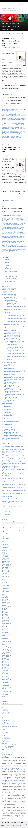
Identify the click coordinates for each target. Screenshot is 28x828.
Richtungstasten (15, 133)
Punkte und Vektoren (10, 330)
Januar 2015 (4, 617)
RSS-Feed (7, 265)
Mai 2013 (4, 646)
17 (3, 528)
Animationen (6, 720)
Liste (9, 240)
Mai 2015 (4, 611)
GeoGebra (6, 423)
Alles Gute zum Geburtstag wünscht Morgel (12, 806)
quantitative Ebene (6, 245)
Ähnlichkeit (7, 365)
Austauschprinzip (18, 111)
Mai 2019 (4, 553)
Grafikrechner (7, 424)
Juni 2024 (4, 543)
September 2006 (5, 659)
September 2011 (5, 647)
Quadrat (7, 132)
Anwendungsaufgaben (13, 110)
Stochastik (7, 392)
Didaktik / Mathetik (8, 420)
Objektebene (16, 131)
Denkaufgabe (15, 117)
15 (19, 527)
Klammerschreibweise (17, 129)
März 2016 (4, 599)
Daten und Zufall (9, 300)
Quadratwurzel (8, 388)
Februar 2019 (5, 558)
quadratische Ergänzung (15, 132)
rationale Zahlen (13, 245)
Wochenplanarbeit (6, 439)
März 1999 (4, 690)
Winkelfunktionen (9, 400)
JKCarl (5, 129)
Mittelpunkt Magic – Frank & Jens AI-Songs (11, 477)
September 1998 (5, 691)
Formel (3, 231)
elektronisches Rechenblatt (16, 227)
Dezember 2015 (5, 602)
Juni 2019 (4, 552)
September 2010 (5, 650)
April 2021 (4, 544)
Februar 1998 (5, 694)
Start (3, 23)
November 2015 (5, 603)
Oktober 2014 (5, 621)
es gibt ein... (12, 229)
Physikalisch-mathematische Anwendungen (15, 326)
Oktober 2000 (5, 678)
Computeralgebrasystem (7, 117)
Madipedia (7, 262)
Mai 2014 (4, 629)
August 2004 (5, 672)
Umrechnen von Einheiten (11, 397)
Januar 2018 (4, 570)
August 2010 (5, 652)
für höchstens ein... (15, 232)
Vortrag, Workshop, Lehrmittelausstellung (11, 436)
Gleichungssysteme (9, 374)
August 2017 (5, 576)
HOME (9, 127)
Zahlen (17, 137)
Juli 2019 (4, 550)
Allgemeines (6, 731)
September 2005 (5, 665)
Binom (20, 113)
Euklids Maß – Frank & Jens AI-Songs (10, 466)
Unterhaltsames (7, 738)
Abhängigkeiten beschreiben (11, 364)
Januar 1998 (4, 696)
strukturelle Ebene (6, 248)
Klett (6, 240)
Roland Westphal (8, 516)
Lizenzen (14, 26)
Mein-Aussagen (10, 131)
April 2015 (4, 612)
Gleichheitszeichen (15, 126)
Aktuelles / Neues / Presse (8, 288)
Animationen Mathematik (9, 295)
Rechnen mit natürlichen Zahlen (12, 389)
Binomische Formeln (6, 114)
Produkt (3, 132)
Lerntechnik (4, 131)
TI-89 (18, 135)
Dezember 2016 (5, 585)
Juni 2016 (4, 594)
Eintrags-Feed (5, 710)
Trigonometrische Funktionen (12, 339)
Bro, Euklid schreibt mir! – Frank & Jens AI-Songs (13, 467)
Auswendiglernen (14, 113)
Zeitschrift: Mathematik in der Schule (12, 435)
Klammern (10, 129)
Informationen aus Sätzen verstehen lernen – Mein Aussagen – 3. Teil (11, 42)
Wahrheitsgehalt (5, 137)
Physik (5, 735)
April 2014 (4, 631)
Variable (10, 250)
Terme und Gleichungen (10, 338)
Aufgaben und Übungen (7, 289)
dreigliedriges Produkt (20, 119)
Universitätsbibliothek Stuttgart (12, 279)
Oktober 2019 (5, 547)
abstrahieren (6, 110)
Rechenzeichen (8, 133)
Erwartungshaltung (6, 229)
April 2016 (4, 597)
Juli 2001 (4, 675)
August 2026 (5, 538)
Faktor (9, 123)
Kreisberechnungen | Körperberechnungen (14, 377)
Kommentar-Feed (6, 712)
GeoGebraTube (8, 261)
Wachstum (9, 359)
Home (3, 292)
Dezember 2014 (5, 618)
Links (9, 26)
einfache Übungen (16, 120)
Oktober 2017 (5, 573)
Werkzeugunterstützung (7, 251)
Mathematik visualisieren (7, 294)
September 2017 (5, 575)
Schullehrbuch (20, 246)
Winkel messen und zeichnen (11, 361)
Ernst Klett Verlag (8, 228)
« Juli (7, 533)
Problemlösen (8, 383)
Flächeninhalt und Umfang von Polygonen (16, 318)
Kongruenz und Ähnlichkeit (11, 324)
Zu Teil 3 (6, 202)
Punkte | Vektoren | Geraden (11, 386)
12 (10, 527)
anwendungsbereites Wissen (8, 111)
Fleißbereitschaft (21, 123)
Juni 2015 (4, 609)
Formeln (11, 124)
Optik (6, 408)
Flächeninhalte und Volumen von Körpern (16, 321)
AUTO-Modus (6, 218)
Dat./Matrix (16, 223)
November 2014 (5, 620)
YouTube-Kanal (8, 268)
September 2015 (5, 606)
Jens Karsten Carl (19, 238)
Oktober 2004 (5, 669)
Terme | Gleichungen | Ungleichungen (13, 394)
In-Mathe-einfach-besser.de (19, 235)
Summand (4, 135)
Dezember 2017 (5, 571)
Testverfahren (13, 135)
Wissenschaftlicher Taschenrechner (11, 430)
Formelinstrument (5, 124)
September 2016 (5, 590)
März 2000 (4, 684)
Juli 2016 (4, 593)
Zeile (3, 253)
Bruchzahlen (16, 219)
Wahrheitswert (12, 137)
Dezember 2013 (5, 637)
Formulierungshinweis (13, 231)
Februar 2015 (5, 615)
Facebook (7, 259)
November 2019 (5, 546)
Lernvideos (6, 723)
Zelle (5, 253)
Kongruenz (7, 376)
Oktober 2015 (5, 605)
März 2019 (4, 556)
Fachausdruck (5, 123)
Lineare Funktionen (11, 344)
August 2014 (5, 625)
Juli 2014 (4, 626)
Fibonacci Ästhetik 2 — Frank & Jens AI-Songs (12, 461)
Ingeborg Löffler (8, 513)
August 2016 (5, 591)
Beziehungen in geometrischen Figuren (14, 298)
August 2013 (5, 643)
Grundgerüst (4, 127)
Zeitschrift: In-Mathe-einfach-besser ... (10, 109)
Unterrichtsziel (5, 250)
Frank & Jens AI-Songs (10, 270)
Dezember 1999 (5, 685)
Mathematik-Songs (8, 725)
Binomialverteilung (9, 368)
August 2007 (5, 656)
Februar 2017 (5, 582)
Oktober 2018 (5, 562)
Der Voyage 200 (22, 223)
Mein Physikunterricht (8, 747)
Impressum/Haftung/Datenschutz (8, 29)
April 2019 (4, 555)
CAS (11, 115)
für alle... (8, 232)
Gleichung (22, 126)
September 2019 (5, 549)
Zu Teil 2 (6, 93)
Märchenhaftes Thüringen (10, 283)
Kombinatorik (10, 304)
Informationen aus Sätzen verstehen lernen (13, 128)
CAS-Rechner (12, 108)
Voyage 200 (11, 136)
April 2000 (4, 682)
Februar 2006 (5, 662)
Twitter (6, 264)
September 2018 (5, 564)
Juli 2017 (4, 578)
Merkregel (17, 241)
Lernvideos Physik (8, 409)
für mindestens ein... (11, 233)
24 (3, 530)
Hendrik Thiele (8, 511)
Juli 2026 (4, 540)
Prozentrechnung (9, 385)
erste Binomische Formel (16, 122)
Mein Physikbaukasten (9, 746)
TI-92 (3, 136)
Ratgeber (6, 737)
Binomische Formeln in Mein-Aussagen (12, 218)
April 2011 (4, 649)
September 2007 (5, 655)
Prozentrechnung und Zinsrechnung (13, 329)
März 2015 (4, 614)
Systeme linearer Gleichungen (12, 336)
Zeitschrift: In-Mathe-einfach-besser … (12, 432)
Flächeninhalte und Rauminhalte (12, 314)
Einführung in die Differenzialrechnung (14, 370)
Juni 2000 (4, 681)
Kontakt (19, 26)
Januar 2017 (4, 584)
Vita (7, 23)
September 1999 (5, 687)
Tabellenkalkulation (17, 248)
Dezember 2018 (5, 561)
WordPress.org (5, 713)
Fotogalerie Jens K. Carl (10, 281)
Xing (6, 267)
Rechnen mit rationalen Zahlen (12, 335)
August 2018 (5, 565)
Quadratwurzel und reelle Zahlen (12, 333)
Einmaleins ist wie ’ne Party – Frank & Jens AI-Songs (14, 469)
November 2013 (5, 638)
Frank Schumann (9, 8)
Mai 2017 (4, 579)
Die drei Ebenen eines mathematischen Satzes (11, 224)
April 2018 (4, 567)
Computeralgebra (21, 115)
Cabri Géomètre (7, 415)
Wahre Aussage (17, 136)
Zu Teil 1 (6, 91)
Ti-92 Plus (7, 136)
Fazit (23, 229)
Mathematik (6, 734)
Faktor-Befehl (14, 123)
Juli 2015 (4, 608)
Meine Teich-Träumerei (7, 754)
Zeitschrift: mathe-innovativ (10, 433)
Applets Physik (7, 405)
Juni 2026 (4, 541)
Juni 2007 (4, 658)
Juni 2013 (4, 644)
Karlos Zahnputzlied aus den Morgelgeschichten (13, 780)
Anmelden (4, 709)
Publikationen (12, 23)
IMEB (18, 23)
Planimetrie (7, 380)
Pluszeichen (22, 131)
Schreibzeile (13, 246)
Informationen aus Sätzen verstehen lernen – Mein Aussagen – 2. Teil (11, 148)
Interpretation (13, 237)
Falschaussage (19, 229)
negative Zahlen (8, 242)
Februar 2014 (5, 634)
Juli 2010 (4, 653)
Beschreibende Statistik (12, 301)
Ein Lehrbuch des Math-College (11, 421)
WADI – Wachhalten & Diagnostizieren (10, 438)
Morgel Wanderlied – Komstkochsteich (10, 768)
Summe (8, 135)
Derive (5, 418)
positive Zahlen (13, 244)
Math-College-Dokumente (9, 429)
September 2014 (5, 623)
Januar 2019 (4, 559)
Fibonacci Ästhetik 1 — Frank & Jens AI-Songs (12, 483)
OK (16, 827)
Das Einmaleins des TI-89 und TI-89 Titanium (11, 222)
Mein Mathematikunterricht (10, 744)
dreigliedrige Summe (11, 119)
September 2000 (5, 679)
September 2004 (5, 670)
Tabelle (11, 248)
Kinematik (7, 406)
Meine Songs (5, 401)
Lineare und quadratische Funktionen (13, 379)
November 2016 (5, 587)
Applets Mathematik (8, 297)
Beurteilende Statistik (11, 303)
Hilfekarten (6, 426)
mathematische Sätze (14, 240)
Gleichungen (22, 233)
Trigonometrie (8, 395)
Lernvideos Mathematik (9, 362)
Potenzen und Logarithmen (11, 382)
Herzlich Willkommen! (7, 445)
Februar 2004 (5, 673)
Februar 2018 (5, 568)
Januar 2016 (4, 600)
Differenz (20, 117)
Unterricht (4, 26)
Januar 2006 (4, 664)
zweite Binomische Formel (12, 253)
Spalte (24, 246)
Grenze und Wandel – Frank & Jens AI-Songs (12, 493)
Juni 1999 (4, 688)
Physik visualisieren (6, 403)
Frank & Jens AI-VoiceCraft (11, 271)
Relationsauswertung (6, 246)
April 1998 (4, 693)
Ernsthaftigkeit (8, 122)
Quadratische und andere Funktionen (13, 332)
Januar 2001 (4, 676)
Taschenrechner (5, 249)
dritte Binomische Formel (7, 120)
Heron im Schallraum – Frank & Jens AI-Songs (12, 478)
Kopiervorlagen (7, 427)
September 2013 (5, 641)
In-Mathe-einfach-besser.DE (11, 276)
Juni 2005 (4, 667)
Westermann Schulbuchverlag (18, 251)
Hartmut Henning (8, 509)
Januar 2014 (4, 635)
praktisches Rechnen (20, 244)
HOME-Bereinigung (15, 127)
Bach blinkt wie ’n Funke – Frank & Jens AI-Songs (13, 449)
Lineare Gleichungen (11, 345)
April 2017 (4, 581)
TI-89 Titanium (22, 135)
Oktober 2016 (5, 588)
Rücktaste (21, 133)
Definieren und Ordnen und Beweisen (13, 309)
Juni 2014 (4, 628)
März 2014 (4, 632)
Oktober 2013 (5, 640)
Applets (5, 722)
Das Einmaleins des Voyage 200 (12, 222)
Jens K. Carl (16, 128)
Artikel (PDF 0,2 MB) (8, 94)
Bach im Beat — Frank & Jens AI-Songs (11, 451)
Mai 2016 (4, 596)
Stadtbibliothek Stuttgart (10, 278)
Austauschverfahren (6, 113)
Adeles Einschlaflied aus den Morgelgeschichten (13, 794)
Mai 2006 (4, 661)
